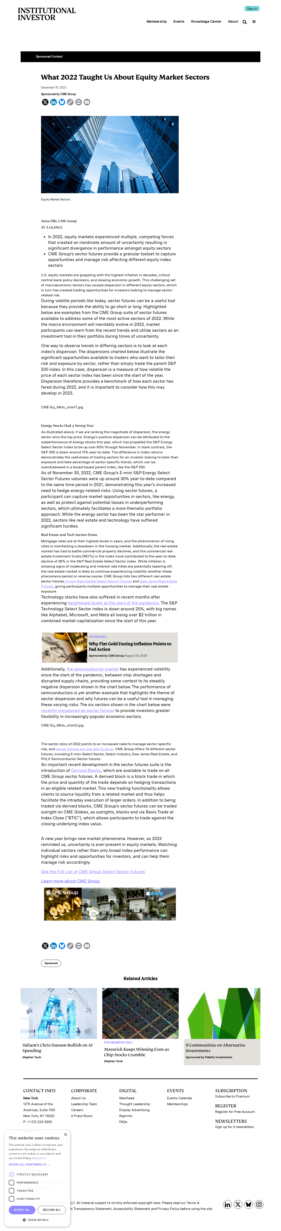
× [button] (65, 1134)
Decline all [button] (52, 1210)
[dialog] (37, 1178)
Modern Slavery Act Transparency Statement (77, 1209)
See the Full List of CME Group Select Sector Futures (93, 871)
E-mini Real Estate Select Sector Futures (99, 581)
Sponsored (51, 963)
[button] (37, 1164)
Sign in (252, 8)
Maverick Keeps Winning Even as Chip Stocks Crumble (136, 1052)
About (233, 21)
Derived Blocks (86, 770)
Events (179, 21)
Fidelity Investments (218, 1057)
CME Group (116, 655)
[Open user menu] (254, 20)
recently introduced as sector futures (77, 710)
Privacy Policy (168, 1209)
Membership (157, 21)
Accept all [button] (22, 1210)
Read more (39, 1158)
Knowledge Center (206, 21)
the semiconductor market (93, 669)
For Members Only (118, 1042)
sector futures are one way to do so (84, 749)
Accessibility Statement (131, 1209)
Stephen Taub (31, 1057)
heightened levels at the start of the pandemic (113, 603)
